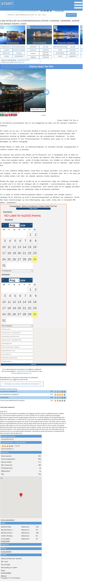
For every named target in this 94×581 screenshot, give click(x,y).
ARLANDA (6, 50)
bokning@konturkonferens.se (15, 62)
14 (24, 247)
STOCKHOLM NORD (18, 47)
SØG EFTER (71, 15)
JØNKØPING (72, 56)
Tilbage (43, 115)
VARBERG (33, 57)
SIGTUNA (18, 53)
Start (7, 3)
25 (9, 259)
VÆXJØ (60, 56)
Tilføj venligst (33, 208)
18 (9, 253)
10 (4, 247)
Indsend (33, 364)
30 (34, 259)
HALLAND (45, 47)
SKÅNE (60, 50)
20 (19, 253)
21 (24, 253)
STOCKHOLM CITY (6, 47)
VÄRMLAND (45, 57)
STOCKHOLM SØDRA (19, 50)
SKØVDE (33, 53)
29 (29, 259)
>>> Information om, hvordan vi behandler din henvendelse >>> (22, 384)
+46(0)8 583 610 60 (23, 60)
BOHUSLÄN (33, 50)
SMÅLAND (72, 53)
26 (14, 259)
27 (19, 259)
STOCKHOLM (13, 43)
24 (4, 259)
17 (4, 253)
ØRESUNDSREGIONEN (60, 47)
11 (9, 247)
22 (29, 253)
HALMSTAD (46, 50)
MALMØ (72, 47)
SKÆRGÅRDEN (19, 56)
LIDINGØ (6, 56)
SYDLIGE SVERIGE (66, 43)
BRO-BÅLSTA (6, 53)
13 (19, 247)
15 (29, 247)
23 (34, 253)
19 (14, 253)
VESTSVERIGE (39, 43)
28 (24, 259)
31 (4, 265)
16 (34, 247)
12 (14, 247)
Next (45, 90)
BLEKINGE (73, 50)
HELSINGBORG (60, 53)
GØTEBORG (33, 47)
